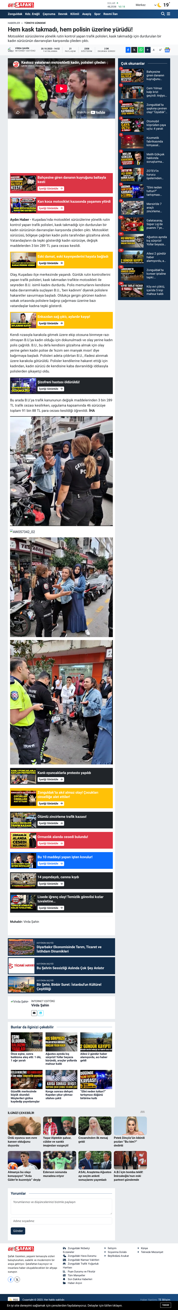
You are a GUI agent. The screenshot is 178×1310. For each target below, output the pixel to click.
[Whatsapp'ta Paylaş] (141, 50)
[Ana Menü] (167, 14)
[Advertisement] (73, 145)
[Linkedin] (40, 1013)
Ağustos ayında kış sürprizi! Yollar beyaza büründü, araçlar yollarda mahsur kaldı (61, 1059)
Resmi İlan (110, 14)
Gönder (18, 1231)
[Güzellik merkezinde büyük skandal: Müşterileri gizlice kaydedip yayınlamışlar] (27, 1079)
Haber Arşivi (75, 1283)
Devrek (62, 14)
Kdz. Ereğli (32, 14)
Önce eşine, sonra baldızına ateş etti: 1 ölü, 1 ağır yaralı (26, 1057)
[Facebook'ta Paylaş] (128, 50)
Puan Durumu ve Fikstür (81, 1271)
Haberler (14, 23)
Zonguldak (15, 14)
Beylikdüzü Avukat (118, 1255)
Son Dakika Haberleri (80, 1279)
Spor (97, 14)
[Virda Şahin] (19, 1001)
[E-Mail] (34, 1013)
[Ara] (163, 14)
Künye (144, 1248)
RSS (15, 1299)
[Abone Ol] (167, 49)
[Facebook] (11, 1279)
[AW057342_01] (61, 702)
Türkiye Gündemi (35, 23)
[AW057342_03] (61, 587)
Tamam (165, 1305)
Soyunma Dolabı (117, 1252)
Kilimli (74, 14)
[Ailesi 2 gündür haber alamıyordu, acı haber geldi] (96, 1041)
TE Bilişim (164, 1299)
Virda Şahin (40, 1005)
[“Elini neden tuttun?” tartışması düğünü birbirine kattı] (96, 1079)
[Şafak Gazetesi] (21, 5)
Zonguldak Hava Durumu (82, 1255)
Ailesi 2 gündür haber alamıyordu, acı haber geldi (93, 1057)
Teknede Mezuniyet (152, 1252)
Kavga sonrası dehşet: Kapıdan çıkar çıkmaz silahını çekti (59, 1095)
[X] (17, 1279)
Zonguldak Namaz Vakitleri (83, 1259)
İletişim (112, 1248)
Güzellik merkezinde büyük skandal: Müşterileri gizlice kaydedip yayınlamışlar (25, 1096)
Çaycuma (49, 14)
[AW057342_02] (22, 532)
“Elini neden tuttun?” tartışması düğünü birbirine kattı (93, 1095)
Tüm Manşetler (76, 1275)
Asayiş (86, 14)
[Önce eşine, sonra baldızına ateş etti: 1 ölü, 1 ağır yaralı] (27, 1041)
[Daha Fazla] (148, 50)
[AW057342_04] (61, 471)
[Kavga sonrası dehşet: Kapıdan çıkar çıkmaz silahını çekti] (61, 1079)
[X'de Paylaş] (134, 50)
